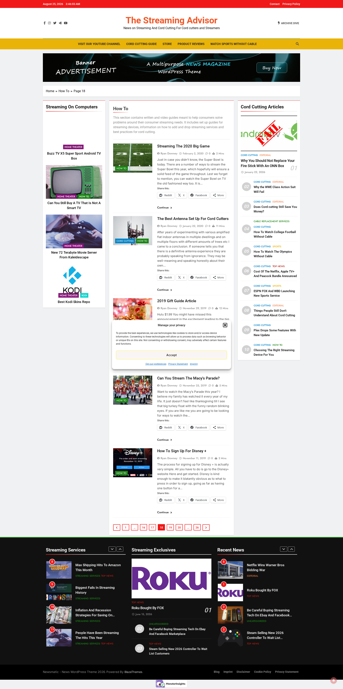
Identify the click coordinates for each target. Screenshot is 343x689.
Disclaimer (243, 672)
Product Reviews (191, 44)
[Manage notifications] (333, 680)
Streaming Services (87, 576)
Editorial (265, 155)
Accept (171, 355)
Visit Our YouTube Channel (99, 44)
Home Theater (73, 147)
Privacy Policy (291, 4)
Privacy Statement (178, 364)
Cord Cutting (125, 241)
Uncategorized (158, 624)
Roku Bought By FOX (148, 608)
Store (167, 44)
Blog (217, 672)
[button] (225, 325)
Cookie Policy (262, 672)
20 (179, 527)
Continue (163, 207)
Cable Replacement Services (271, 221)
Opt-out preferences (155, 364)
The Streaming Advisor (171, 20)
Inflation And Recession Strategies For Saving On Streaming (93, 615)
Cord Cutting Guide (141, 44)
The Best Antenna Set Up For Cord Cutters (193, 218)
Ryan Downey (169, 153)
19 (170, 527)
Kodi (84, 295)
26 (197, 527)
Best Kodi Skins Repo (74, 302)
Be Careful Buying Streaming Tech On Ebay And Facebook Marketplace (268, 615)
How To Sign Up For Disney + (181, 451)
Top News (279, 266)
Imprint (194, 364)
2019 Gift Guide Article (176, 301)
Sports (277, 246)
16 (143, 527)
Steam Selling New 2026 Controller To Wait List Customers (265, 638)
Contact (275, 4)
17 (152, 527)
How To (84, 196)
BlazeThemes (133, 672)
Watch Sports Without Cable (233, 44)
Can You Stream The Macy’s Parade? (188, 378)
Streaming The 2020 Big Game (183, 146)
